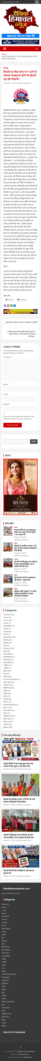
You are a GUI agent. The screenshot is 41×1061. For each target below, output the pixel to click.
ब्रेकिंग (5, 693)
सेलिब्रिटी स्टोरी (8, 716)
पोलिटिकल (6, 688)
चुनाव (5, 651)
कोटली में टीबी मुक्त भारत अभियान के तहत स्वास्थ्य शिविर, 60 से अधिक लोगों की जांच (25, 564)
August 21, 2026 (20, 553)
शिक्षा (4, 708)
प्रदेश (5, 691)
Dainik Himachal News (26, 1051)
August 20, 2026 (20, 598)
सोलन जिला (7, 719)
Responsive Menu (37, 2)
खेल (4, 646)
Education (7, 615)
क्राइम (5, 640)
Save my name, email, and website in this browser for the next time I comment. (18, 417)
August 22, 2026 (20, 537)
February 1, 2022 (9, 83)
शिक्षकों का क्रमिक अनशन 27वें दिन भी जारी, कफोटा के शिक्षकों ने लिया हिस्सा (25, 548)
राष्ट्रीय (5, 699)
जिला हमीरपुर (7, 663)
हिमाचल (5, 727)
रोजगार (5, 702)
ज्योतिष (5, 665)
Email (6, 394)
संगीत (5, 713)
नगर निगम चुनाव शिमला (10, 679)
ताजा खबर (9, 523)
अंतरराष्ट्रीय (7, 626)
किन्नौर (5, 634)
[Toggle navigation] (5, 48)
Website (6, 404)
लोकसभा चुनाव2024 (9, 705)
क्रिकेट (5, 643)
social (5, 620)
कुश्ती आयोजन (7, 637)
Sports (5, 623)
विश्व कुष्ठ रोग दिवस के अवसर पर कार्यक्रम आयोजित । (21, 323)
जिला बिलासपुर (7, 657)
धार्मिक (5, 677)
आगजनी (5, 629)
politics (6, 617)
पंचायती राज (7, 685)
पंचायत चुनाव (7, 682)
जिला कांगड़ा (7, 654)
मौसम (5, 696)
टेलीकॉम (5, 668)
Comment (7, 357)
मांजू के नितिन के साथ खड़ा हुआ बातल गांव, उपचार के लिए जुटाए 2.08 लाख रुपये (25, 532)
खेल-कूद (5, 68)
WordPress (28, 1057)
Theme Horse (23, 1054)
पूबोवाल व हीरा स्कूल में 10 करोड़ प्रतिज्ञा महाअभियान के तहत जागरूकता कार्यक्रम (25, 593)
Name (6, 384)
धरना (5, 674)
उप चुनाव (6, 632)
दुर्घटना (5, 671)
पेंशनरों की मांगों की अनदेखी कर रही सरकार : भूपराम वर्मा (25, 578)
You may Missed (11, 735)
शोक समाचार (7, 710)
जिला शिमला (7, 660)
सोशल (15, 527)
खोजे (33, 442)
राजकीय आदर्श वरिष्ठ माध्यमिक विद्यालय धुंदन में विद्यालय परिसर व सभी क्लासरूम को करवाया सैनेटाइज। (21, 334)
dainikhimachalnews (24, 83)
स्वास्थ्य (16, 559)
